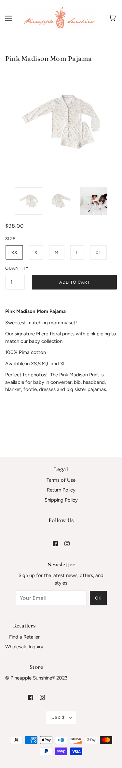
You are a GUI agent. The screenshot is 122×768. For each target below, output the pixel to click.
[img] (55, 543)
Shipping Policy (61, 500)
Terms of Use (61, 480)
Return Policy (61, 490)
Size (10, 238)
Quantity (15, 268)
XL (98, 252)
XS (14, 252)
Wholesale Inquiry (24, 647)
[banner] (59, 18)
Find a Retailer (24, 637)
